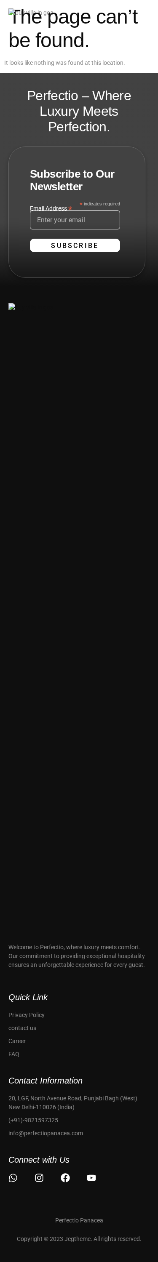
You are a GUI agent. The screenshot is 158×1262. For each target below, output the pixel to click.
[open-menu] (145, 17)
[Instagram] (39, 1177)
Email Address (51, 208)
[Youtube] (91, 1177)
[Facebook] (65, 1177)
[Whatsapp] (13, 1177)
